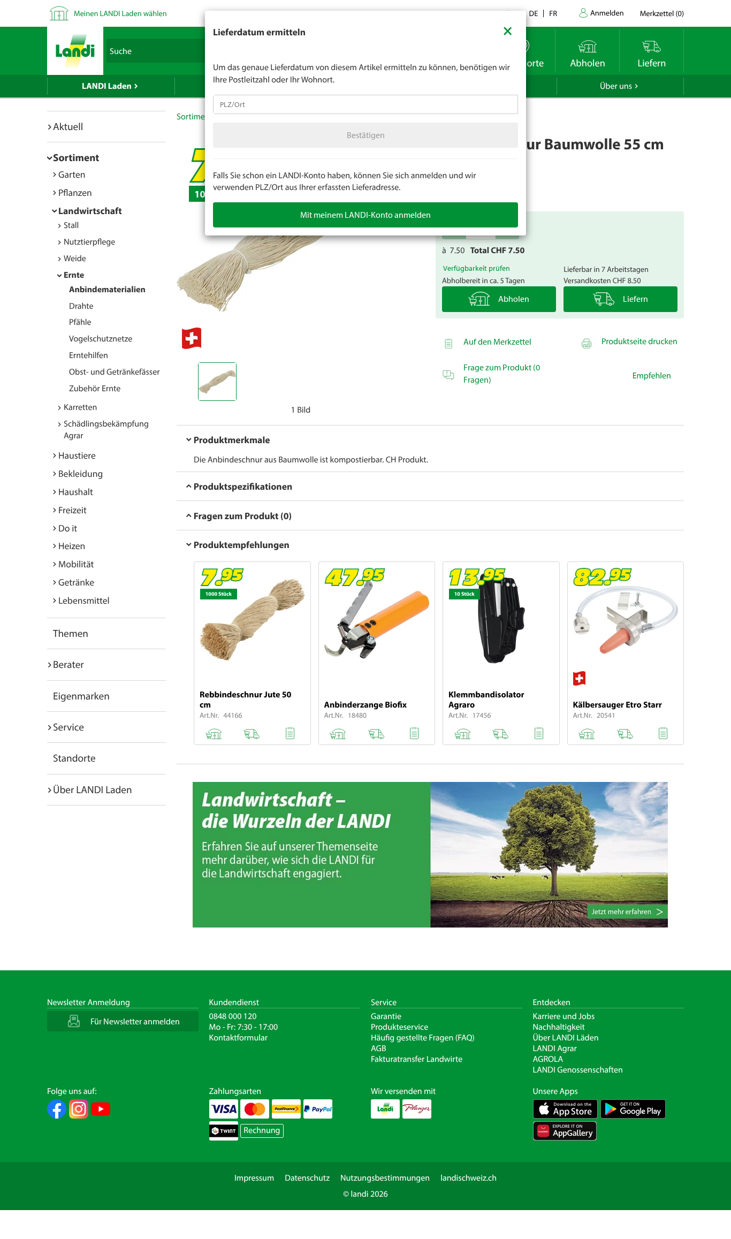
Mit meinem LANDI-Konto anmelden (365, 214)
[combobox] (365, 104)
